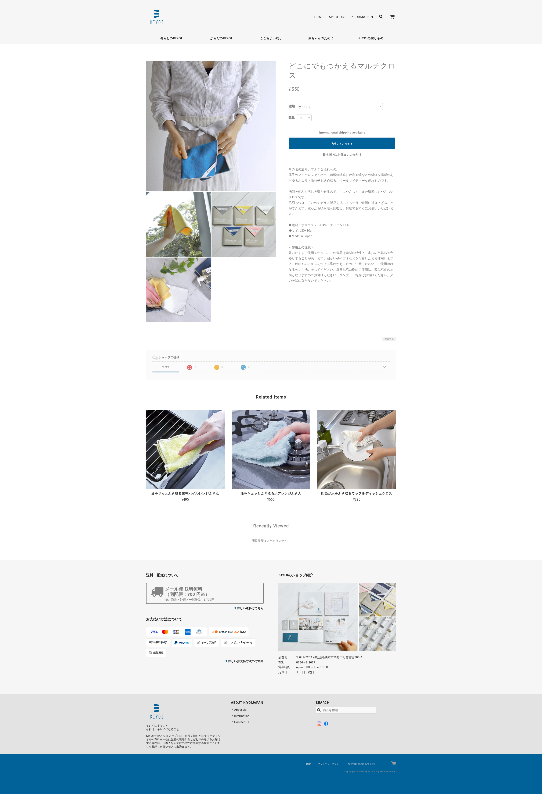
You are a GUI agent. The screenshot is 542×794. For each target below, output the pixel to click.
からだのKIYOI (221, 38)
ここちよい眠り (271, 38)
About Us (337, 17)
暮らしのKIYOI (171, 38)
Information (362, 17)
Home (319, 17)
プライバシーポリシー (329, 764)
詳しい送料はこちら (250, 608)
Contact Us (241, 722)
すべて (166, 366)
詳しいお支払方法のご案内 (246, 661)
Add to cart (342, 143)
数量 (292, 117)
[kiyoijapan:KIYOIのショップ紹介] (337, 617)
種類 (292, 106)
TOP (308, 764)
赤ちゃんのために (321, 38)
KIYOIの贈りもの (370, 38)
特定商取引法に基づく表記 (362, 764)
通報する (389, 339)
